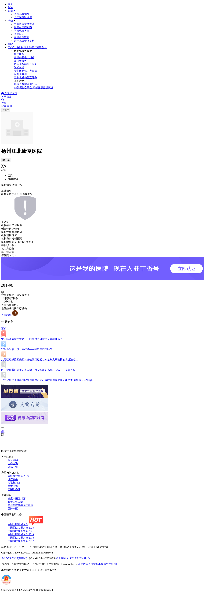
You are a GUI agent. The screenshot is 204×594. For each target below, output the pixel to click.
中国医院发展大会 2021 (21, 531)
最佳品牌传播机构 (24, 40)
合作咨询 (13, 463)
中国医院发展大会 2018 (21, 537)
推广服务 (13, 479)
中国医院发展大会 (24, 24)
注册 (9, 106)
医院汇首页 (10, 93)
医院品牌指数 (21, 14)
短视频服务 (14, 482)
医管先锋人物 (21, 30)
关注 (10, 7)
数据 (10, 10)
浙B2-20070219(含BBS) (14, 558)
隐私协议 (13, 466)
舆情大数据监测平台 (19, 476)
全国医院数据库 (23, 17)
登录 (3, 106)
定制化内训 (14, 489)
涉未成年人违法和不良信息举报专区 (98, 564)
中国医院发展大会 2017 (21, 541)
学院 (10, 44)
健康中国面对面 (23, 27)
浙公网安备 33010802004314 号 (73, 558)
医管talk (18, 34)
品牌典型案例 (21, 37)
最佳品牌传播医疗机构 (20, 505)
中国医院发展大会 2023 (21, 527)
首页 (10, 4)
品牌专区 (13, 508)
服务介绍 (13, 460)
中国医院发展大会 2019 (21, 534)
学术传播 (13, 486)
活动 (10, 20)
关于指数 (6, 96)
